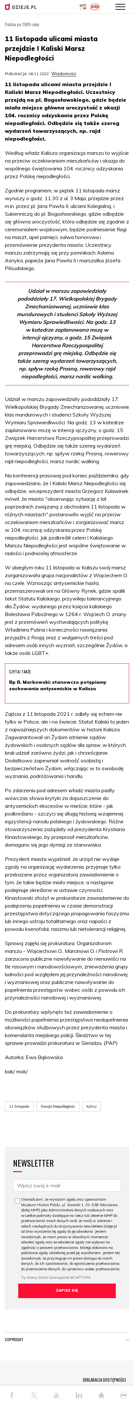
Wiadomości (63, 73)
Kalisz (92, 1106)
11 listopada (19, 1106)
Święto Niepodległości (58, 1106)
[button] (127, 1340)
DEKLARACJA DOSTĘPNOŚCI (104, 1380)
